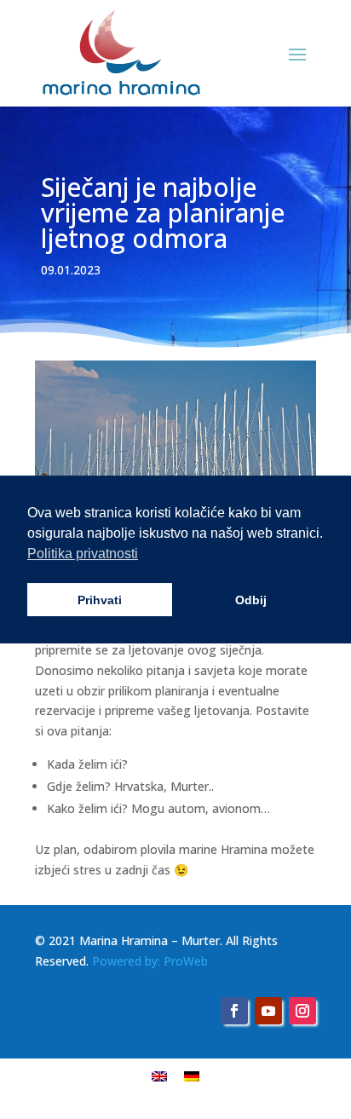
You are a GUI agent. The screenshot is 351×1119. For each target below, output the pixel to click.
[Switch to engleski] (159, 1076)
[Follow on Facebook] (234, 1010)
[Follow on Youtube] (268, 1010)
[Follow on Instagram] (302, 1010)
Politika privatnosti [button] (82, 553)
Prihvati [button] (100, 600)
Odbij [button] (251, 600)
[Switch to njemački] (192, 1076)
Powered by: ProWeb (150, 961)
